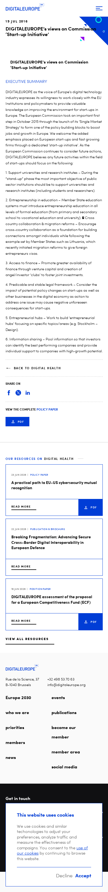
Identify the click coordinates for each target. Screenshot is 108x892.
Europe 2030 (18, 697)
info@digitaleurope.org (66, 685)
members (15, 742)
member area (66, 752)
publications (64, 712)
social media (64, 766)
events (58, 697)
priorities (15, 727)
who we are (17, 712)
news (11, 757)
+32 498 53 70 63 (60, 679)
